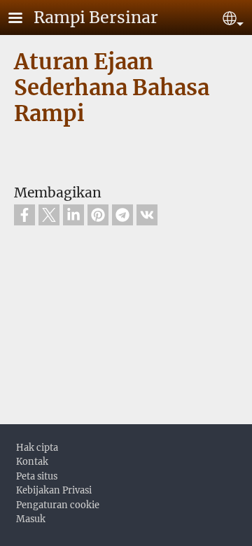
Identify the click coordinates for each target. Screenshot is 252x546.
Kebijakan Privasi (54, 490)
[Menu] (23, 19)
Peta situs (36, 476)
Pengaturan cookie (57, 504)
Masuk (31, 518)
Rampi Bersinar (96, 17)
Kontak (32, 461)
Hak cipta (37, 447)
